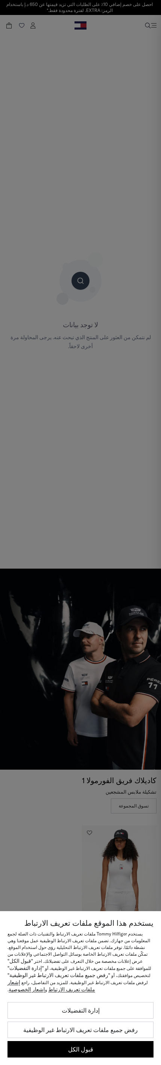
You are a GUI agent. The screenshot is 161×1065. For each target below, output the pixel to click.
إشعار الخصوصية (27, 989)
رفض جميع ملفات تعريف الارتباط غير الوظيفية (80, 1030)
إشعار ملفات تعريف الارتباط (51, 986)
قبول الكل (80, 1049)
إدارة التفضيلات (81, 1010)
